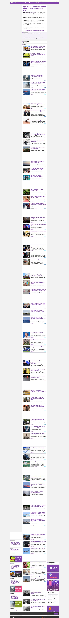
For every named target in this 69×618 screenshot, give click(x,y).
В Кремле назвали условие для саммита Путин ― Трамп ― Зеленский (38, 274)
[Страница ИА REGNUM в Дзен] (44, 617)
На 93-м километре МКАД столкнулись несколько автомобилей (38, 376)
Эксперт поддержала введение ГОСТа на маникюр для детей (38, 197)
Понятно (56, 613)
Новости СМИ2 (24, 42)
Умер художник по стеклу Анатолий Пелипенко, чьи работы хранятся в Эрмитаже (37, 592)
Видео (34, 2)
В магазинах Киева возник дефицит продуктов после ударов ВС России (37, 462)
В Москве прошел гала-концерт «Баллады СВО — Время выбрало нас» (38, 104)
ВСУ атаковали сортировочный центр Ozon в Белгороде (38, 225)
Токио (24, 12)
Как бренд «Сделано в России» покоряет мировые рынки (30, 38)
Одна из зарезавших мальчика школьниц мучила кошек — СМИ (38, 427)
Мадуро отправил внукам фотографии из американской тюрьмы (38, 434)
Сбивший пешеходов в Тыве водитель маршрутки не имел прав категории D (37, 448)
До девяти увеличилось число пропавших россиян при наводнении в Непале (38, 505)
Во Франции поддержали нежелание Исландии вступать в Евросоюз (37, 168)
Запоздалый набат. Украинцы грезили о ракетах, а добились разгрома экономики (14, 596)
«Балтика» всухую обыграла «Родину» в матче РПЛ (38, 347)
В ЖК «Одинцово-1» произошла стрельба (38, 339)
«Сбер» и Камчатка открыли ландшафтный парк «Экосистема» (37, 176)
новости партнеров (26, 41)
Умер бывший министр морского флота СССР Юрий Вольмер (38, 599)
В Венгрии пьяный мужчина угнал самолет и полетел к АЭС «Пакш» (18, 589)
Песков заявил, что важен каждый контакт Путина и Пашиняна (38, 232)
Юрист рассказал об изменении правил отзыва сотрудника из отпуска (38, 140)
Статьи (26, 2)
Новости (22, 2)
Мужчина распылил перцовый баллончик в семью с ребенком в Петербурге (38, 542)
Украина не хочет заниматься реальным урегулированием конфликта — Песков (38, 304)
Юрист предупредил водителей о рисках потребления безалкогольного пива (18, 575)
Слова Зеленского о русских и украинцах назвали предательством (38, 369)
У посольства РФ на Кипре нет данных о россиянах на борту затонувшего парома (38, 483)
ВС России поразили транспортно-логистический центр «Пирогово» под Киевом (37, 398)
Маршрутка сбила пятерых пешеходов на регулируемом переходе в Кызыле (38, 535)
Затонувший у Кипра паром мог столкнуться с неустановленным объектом (38, 318)
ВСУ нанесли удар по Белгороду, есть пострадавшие (37, 420)
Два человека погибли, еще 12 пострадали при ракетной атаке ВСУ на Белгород (18, 559)
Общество (16, 572)
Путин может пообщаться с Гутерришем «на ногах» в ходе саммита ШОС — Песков (38, 112)
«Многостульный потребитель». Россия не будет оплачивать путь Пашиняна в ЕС (15, 582)
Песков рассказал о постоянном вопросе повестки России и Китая (38, 253)
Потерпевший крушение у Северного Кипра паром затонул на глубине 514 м (38, 204)
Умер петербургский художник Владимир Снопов (38, 606)
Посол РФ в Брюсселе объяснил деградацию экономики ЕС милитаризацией (36, 362)
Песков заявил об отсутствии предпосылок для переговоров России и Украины (38, 282)
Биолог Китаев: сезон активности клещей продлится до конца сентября (38, 119)
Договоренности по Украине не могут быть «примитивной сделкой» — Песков (38, 246)
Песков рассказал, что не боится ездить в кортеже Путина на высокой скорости (38, 455)
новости (24, 44)
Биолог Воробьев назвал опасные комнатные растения (37, 190)
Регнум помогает (45, 2)
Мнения (30, 2)
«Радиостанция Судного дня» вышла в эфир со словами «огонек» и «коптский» (38, 133)
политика (12, 563)
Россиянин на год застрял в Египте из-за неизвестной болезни (38, 476)
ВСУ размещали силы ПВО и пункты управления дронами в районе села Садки (38, 577)
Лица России (38, 2)
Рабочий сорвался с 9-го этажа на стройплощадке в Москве (37, 491)
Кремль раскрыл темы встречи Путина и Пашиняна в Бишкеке (38, 147)
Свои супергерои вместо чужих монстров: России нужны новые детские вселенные (15, 551)
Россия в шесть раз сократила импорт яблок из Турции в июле (37, 563)
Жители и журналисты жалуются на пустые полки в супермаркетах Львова (37, 390)
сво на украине (51, 580)
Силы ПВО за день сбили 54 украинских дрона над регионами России (18, 603)
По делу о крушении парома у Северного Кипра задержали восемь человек (38, 90)
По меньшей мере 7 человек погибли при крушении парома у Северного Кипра (38, 513)
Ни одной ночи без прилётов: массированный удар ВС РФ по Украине (53, 589)
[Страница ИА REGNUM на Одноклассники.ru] (42, 617)
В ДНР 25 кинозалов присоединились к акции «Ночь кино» (38, 218)
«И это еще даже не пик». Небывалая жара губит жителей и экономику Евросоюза (15, 567)
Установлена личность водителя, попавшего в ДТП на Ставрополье (37, 406)
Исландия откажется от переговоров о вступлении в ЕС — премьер (37, 333)
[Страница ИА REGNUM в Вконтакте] (40, 617)
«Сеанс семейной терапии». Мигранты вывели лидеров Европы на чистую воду (16, 612)
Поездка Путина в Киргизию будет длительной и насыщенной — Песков (37, 311)
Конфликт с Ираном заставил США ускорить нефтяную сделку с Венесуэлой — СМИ (38, 520)
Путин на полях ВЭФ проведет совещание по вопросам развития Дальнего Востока (38, 289)
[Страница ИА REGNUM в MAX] (38, 617)
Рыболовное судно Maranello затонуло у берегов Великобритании (31, 33)
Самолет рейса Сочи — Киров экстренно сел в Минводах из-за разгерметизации (38, 549)
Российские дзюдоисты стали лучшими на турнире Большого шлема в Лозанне (15, 543)
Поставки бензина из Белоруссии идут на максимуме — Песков (38, 260)
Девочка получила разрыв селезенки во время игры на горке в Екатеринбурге (38, 570)
